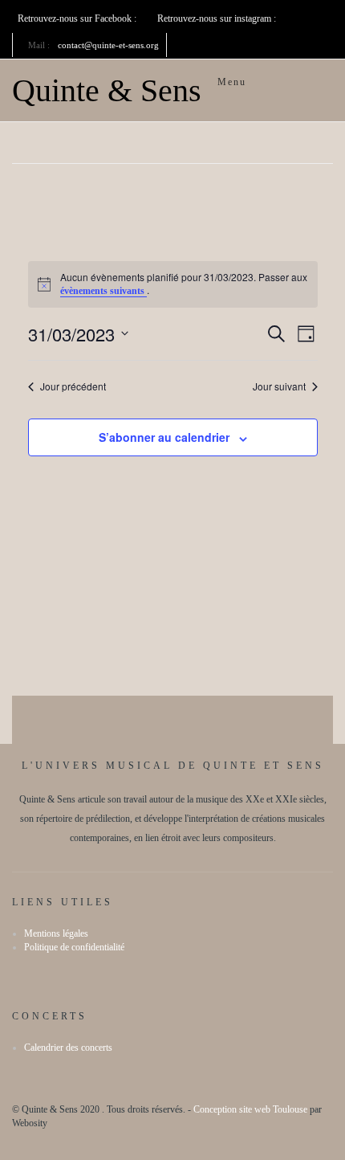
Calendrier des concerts (68, 1047)
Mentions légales (56, 933)
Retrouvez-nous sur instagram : (217, 18)
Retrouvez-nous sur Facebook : (78, 18)
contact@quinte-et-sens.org (108, 45)
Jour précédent (73, 386)
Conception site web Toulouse (250, 1109)
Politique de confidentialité (74, 947)
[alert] (173, 284)
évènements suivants (103, 290)
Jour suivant (279, 386)
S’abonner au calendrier (164, 437)
